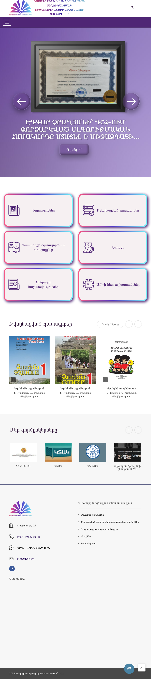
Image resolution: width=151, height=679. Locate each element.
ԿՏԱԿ (58, 466)
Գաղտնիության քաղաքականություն (99, 529)
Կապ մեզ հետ (88, 543)
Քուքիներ (86, 536)
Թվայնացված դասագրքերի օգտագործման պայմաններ (110, 522)
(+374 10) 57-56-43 (28, 536)
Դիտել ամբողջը (110, 324)
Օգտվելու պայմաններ (92, 514)
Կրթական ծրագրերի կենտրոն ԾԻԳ (127, 467)
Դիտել (71, 149)
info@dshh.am (25, 558)
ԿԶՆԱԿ (92, 466)
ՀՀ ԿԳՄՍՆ (23, 466)
